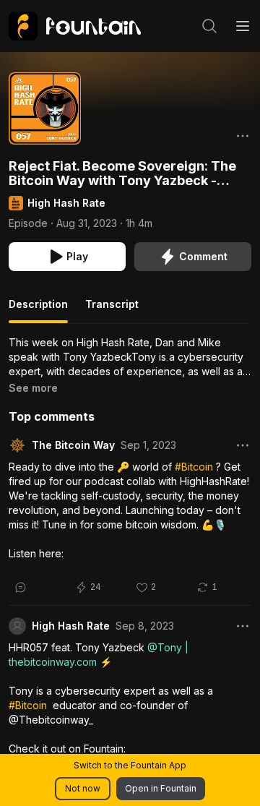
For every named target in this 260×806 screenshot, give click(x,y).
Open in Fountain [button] (160, 788)
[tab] (38, 310)
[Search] (209, 26)
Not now (82, 788)
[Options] (242, 136)
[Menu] (242, 26)
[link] (75, 26)
